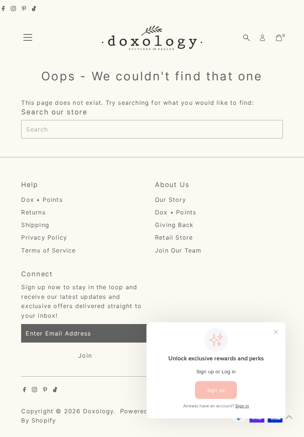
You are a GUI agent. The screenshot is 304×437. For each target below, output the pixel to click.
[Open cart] (279, 37)
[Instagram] (13, 9)
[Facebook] (3, 9)
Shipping (35, 224)
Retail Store (174, 237)
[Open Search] (246, 37)
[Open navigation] (27, 38)
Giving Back (174, 224)
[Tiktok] (34, 9)
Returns (33, 212)
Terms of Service (48, 250)
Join (85, 355)
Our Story (170, 199)
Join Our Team (178, 250)
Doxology (98, 411)
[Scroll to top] (289, 416)
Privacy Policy (44, 237)
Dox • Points (41, 199)
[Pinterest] (24, 9)
